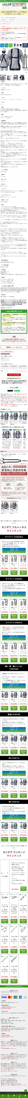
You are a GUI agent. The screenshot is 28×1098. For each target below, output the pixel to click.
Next (26, 56)
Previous (1, 56)
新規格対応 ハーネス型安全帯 (8, 19)
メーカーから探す (22, 454)
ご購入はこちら (5, 572)
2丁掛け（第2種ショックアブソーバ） (10, 21)
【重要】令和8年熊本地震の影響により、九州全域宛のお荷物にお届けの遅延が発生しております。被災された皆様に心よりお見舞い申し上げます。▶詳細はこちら (14, 13)
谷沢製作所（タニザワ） (7, 23)
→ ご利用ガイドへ (14, 405)
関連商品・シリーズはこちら (14, 347)
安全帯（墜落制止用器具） (11, 17)
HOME (2, 17)
